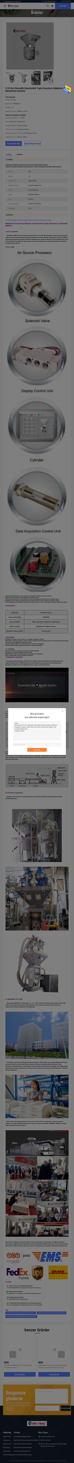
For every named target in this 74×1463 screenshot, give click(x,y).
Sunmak (37, 750)
